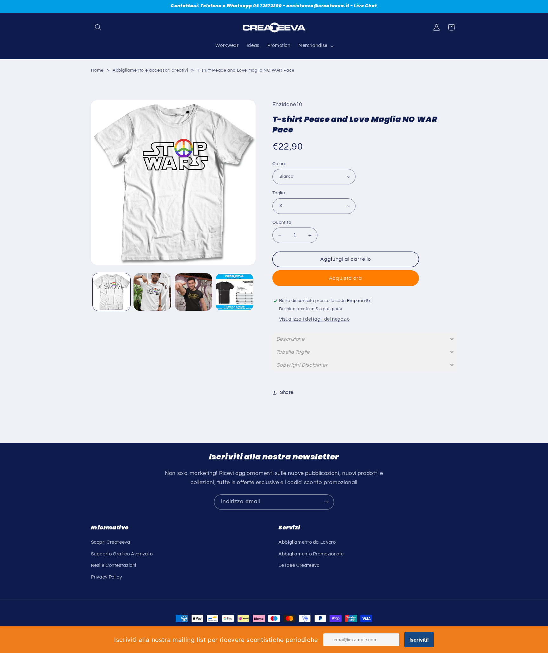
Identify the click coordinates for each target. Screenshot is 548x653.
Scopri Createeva (110, 542)
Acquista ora (345, 278)
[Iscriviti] (326, 502)
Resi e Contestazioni (114, 565)
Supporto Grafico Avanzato (122, 554)
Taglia (278, 193)
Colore (279, 164)
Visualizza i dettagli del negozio (314, 319)
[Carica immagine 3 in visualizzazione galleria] (152, 292)
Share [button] (286, 392)
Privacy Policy (106, 577)
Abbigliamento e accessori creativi (150, 70)
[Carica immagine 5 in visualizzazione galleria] (234, 292)
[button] (98, 27)
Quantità (281, 222)
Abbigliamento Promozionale (310, 554)
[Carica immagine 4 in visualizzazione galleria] (193, 292)
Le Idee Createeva (299, 565)
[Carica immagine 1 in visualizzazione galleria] (111, 292)
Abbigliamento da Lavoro (307, 542)
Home (97, 70)
